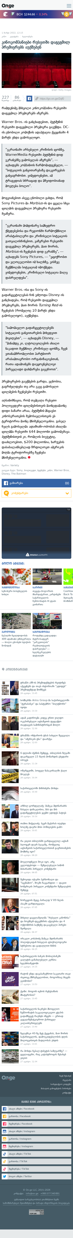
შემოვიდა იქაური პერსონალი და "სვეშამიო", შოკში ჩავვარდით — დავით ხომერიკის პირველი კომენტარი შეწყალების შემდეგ (36, 886)
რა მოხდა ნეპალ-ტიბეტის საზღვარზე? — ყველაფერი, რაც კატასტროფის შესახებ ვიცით (36, 1056)
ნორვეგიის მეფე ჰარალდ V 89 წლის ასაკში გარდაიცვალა (36, 905)
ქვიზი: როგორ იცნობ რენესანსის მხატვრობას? (36, 997)
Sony (20, 470)
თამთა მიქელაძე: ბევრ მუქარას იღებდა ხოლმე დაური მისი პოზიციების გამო (36, 829)
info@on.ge (32, 1193)
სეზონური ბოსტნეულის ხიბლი (15, 582)
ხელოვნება (27, 36)
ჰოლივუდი (30, 470)
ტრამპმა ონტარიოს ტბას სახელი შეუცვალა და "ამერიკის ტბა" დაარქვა (36, 741)
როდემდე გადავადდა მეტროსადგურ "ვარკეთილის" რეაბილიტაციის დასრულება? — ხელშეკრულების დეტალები (46, 635)
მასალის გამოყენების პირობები (56, 1088)
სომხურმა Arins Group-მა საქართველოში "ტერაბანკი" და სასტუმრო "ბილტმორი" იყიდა (36, 705)
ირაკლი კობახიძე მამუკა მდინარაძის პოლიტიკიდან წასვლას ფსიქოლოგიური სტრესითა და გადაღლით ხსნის (36, 944)
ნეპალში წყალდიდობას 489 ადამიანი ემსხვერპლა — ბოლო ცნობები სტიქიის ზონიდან (15, 630)
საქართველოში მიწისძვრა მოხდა (36, 793)
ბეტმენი (41, 470)
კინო (4, 36)
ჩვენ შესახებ (65, 1076)
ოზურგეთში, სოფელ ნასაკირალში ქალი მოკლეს (36, 776)
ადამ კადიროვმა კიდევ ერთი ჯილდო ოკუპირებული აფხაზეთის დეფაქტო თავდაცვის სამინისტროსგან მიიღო (36, 723)
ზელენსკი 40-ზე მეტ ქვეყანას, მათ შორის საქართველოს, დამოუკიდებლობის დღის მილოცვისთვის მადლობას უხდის (36, 1039)
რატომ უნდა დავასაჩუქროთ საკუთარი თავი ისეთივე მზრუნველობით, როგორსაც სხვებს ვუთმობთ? (36, 979)
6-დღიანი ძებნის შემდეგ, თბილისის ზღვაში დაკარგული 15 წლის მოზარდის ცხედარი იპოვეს (36, 758)
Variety (14, 465)
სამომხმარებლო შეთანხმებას (17, 1203)
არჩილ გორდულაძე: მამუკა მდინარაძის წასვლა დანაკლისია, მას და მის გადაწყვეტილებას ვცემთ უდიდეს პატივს (36, 811)
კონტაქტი (66, 1093)
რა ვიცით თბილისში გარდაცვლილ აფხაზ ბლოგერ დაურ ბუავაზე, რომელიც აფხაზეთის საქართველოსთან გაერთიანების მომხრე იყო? (36, 848)
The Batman (18, 473)
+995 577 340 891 (50, 1193)
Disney (6, 473)
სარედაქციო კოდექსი (61, 1084)
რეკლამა (67, 1080)
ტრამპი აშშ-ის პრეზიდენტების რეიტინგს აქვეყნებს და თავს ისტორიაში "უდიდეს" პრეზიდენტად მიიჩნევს (36, 688)
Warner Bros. (62, 470)
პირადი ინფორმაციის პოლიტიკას (53, 1203)
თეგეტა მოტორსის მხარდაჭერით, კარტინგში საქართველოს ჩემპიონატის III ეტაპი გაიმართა (46, 587)
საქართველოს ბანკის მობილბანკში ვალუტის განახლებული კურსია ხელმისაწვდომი (36, 961)
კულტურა (14, 36)
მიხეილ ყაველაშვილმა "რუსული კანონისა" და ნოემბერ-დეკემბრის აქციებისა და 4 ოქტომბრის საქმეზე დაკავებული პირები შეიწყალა (36, 924)
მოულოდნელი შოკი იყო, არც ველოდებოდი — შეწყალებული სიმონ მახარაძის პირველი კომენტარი (36, 867)
